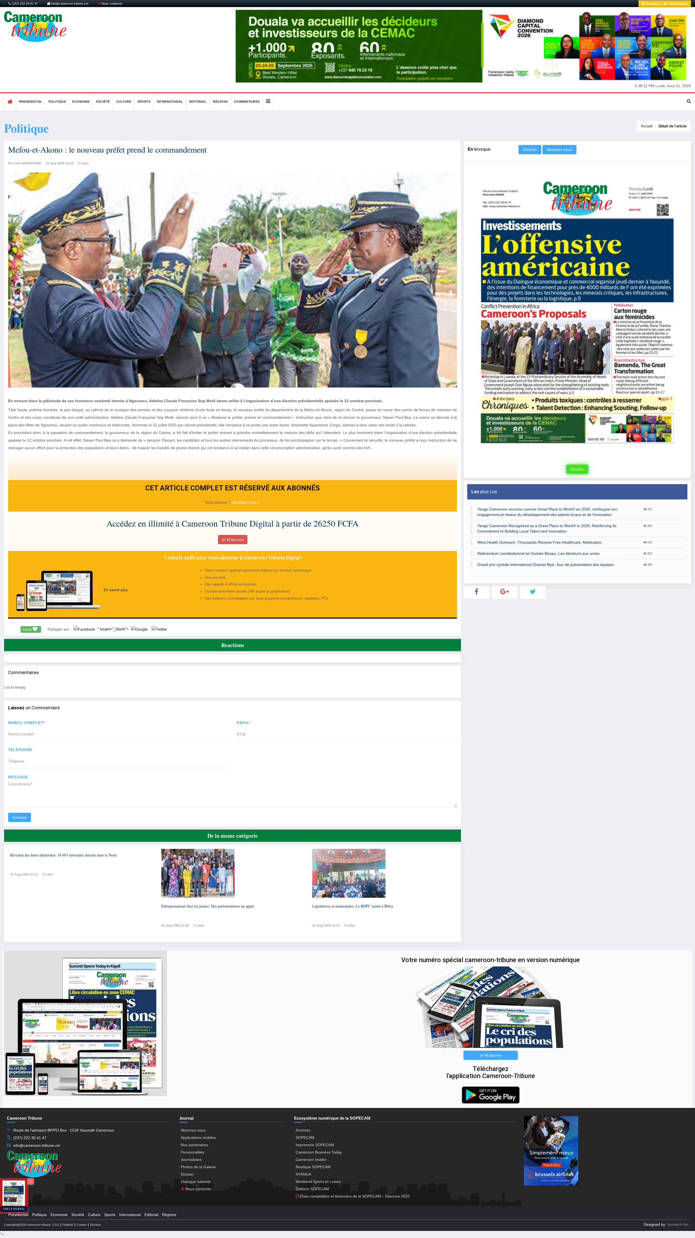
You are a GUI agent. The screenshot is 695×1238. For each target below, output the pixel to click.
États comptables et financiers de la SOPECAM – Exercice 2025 (354, 1196)
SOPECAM (305, 1137)
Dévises (95, 1224)
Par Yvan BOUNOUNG (25, 163)
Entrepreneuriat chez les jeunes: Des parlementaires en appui (207, 906)
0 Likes (83, 163)
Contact (82, 1224)
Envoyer (19, 817)
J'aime (27, 630)
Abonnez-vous (559, 149)
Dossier (187, 1174)
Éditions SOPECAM (312, 1189)
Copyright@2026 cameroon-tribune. (27, 1224)
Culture (123, 101)
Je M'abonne (233, 539)
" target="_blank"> (113, 629)
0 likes (47, 874)
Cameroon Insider (311, 1159)
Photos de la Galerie (198, 1167)
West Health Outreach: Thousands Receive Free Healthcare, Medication (539, 542)
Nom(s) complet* (26, 723)
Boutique (653, 3)
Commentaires (247, 101)
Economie (81, 101)
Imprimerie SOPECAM (315, 1145)
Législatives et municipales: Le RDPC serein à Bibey (352, 906)
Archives (303, 1130)
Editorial (198, 101)
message (18, 777)
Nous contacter (111, 3)
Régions (220, 101)
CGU (55, 1224)
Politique (57, 101)
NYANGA (303, 1174)
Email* (244, 723)
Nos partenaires (194, 1145)
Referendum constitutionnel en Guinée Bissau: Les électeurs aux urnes (538, 553)
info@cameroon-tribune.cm (69, 3)
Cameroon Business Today (319, 1152)
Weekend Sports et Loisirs (318, 1181)
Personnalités (192, 1152)
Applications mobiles (198, 1137)
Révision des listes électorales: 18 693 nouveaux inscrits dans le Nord (63, 855)
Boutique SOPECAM (313, 1167)
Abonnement (678, 3)
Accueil (647, 126)
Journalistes (191, 1159)
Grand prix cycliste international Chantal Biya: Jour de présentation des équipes (545, 564)
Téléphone (20, 750)
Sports (143, 101)
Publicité (67, 1224)
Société (103, 101)
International (170, 101)
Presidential (30, 101)
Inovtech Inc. (679, 1224)
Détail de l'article (673, 126)
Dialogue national (196, 1181)
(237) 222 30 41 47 (24, 3)
